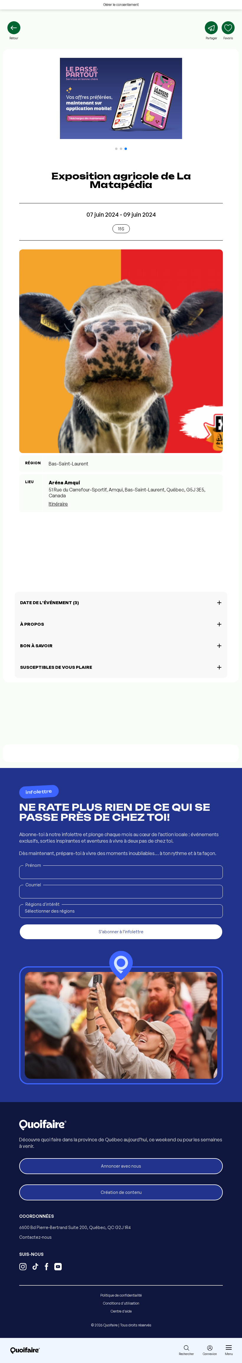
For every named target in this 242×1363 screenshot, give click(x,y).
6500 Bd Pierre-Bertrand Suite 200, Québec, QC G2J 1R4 (75, 1227)
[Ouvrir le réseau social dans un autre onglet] (23, 1267)
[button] (116, 149)
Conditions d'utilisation (121, 1303)
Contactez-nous (35, 1237)
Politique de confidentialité (121, 1295)
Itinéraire (58, 504)
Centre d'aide (121, 1311)
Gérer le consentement (121, 4)
